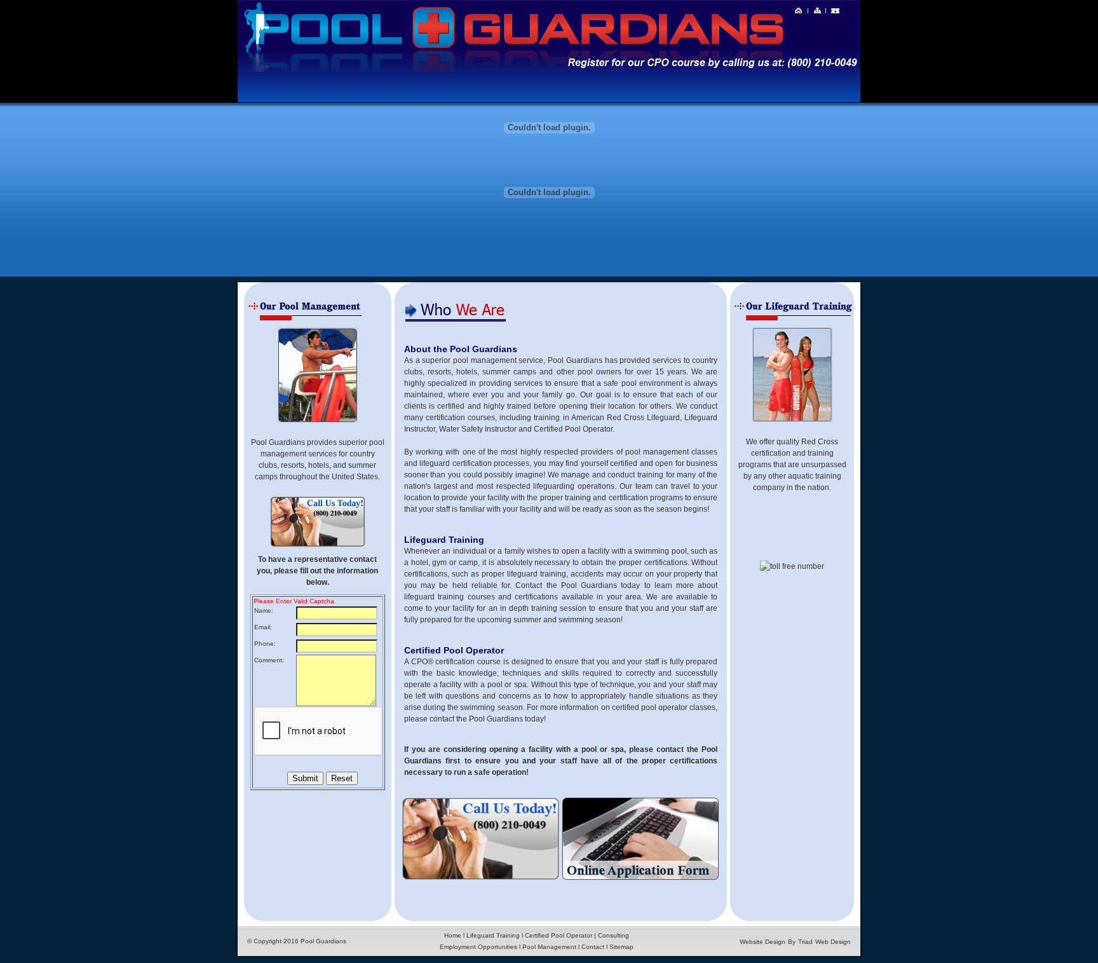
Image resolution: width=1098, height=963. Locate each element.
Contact (592, 946)
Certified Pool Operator (558, 935)
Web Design (833, 941)
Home (452, 935)
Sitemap (621, 946)
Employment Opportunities (478, 946)
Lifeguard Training (493, 935)
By (792, 941)
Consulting (613, 935)
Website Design (762, 941)
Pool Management (549, 946)
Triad (805, 941)
